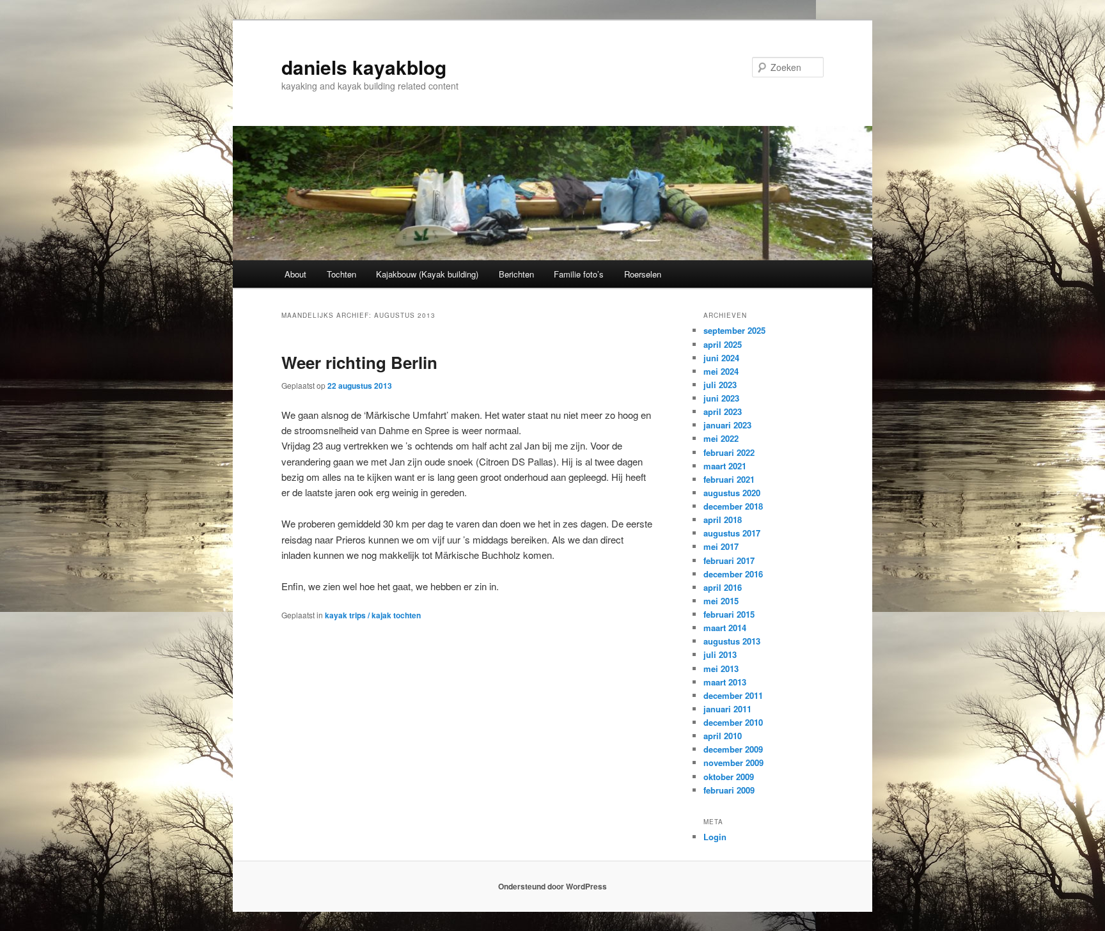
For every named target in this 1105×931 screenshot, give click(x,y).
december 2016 (733, 574)
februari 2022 (729, 452)
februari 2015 (729, 614)
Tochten (341, 274)
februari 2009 (729, 790)
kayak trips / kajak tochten (373, 615)
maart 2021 (724, 466)
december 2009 (733, 749)
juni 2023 (721, 398)
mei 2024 (721, 371)
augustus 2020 (731, 493)
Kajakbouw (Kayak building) (427, 274)
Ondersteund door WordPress (552, 886)
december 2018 (733, 506)
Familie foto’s (579, 274)
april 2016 (722, 587)
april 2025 (722, 344)
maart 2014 (724, 628)
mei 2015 (721, 601)
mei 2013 (721, 668)
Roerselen (642, 274)
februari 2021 (729, 479)
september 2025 (734, 330)
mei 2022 (721, 438)
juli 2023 (720, 385)
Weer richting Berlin (359, 362)
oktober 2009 (728, 777)
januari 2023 (727, 425)
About (295, 274)
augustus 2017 (731, 533)
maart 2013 (724, 682)
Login (714, 837)
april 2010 (722, 736)
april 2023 (722, 411)
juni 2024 (721, 358)
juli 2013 (720, 654)
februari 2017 (729, 560)
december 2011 (733, 695)
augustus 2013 (731, 641)
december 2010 (733, 722)
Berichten (516, 274)
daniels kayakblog (363, 67)
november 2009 (733, 762)
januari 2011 (727, 709)
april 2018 (722, 519)
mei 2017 (721, 546)
